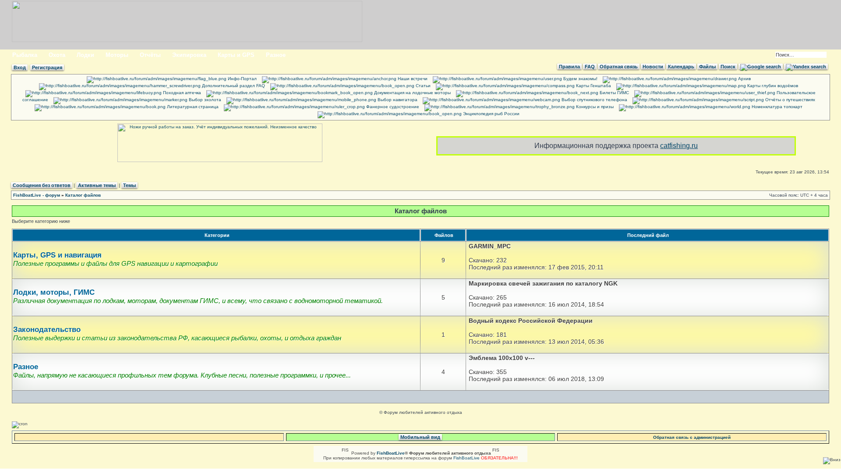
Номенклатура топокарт (776, 106)
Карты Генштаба (593, 85)
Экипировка (189, 55)
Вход (20, 67)
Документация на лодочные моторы (412, 92)
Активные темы (97, 185)
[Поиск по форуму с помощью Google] (761, 67)
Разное (276, 55)
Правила (569, 66)
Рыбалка (24, 55)
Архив (744, 78)
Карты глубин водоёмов (772, 85)
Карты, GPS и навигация (57, 255)
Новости (653, 66)
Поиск (728, 66)
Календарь (681, 66)
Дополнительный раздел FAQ (233, 85)
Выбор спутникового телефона (593, 99)
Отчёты (150, 55)
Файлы (707, 66)
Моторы (117, 55)
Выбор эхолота (204, 99)
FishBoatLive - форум (36, 195)
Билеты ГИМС (613, 92)
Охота (57, 55)
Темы (129, 185)
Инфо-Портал (241, 78)
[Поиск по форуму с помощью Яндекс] (806, 67)
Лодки (85, 55)
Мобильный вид (420, 437)
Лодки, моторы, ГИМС (54, 292)
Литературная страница (192, 106)
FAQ (590, 66)
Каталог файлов (83, 195)
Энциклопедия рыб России (490, 113)
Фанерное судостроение (392, 106)
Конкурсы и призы (594, 106)
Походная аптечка (181, 92)
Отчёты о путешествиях (789, 99)
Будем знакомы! (579, 78)
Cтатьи (422, 85)
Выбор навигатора (396, 99)
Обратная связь (619, 66)
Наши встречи (412, 78)
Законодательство (47, 329)
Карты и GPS (236, 55)
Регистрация (47, 67)
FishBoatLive (466, 457)
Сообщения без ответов (42, 185)
